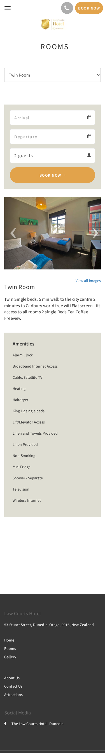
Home (9, 640)
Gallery (10, 656)
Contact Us (13, 686)
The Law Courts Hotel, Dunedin (37, 723)
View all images (88, 280)
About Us (12, 677)
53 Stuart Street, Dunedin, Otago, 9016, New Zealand (49, 624)
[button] (11, 233)
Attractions (13, 694)
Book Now (50, 175)
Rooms (10, 648)
